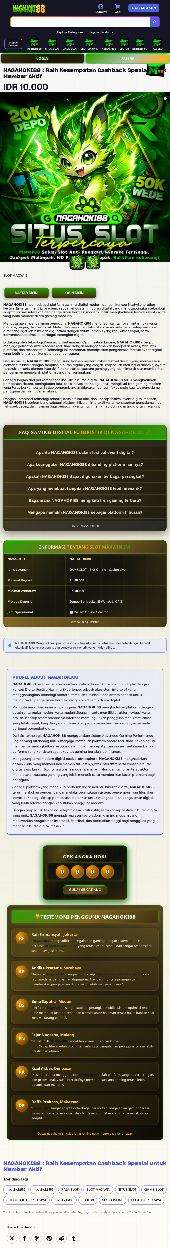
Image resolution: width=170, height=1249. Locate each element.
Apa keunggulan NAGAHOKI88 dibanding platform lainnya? (85, 464)
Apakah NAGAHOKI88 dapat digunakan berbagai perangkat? (85, 476)
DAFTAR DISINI (26, 293)
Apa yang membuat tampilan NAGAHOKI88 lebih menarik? (85, 488)
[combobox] (80, 22)
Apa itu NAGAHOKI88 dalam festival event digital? (85, 452)
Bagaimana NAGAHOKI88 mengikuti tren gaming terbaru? (85, 500)
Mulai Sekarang (85, 890)
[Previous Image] (3, 177)
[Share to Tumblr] (74, 1238)
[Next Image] (166, 177)
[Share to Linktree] (36, 1238)
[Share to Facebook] (24, 1238)
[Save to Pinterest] (49, 1238)
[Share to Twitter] (12, 1238)
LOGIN (42, 58)
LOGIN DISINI (74, 293)
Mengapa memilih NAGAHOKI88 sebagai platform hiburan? (85, 512)
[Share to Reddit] (61, 1238)
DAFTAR (127, 58)
